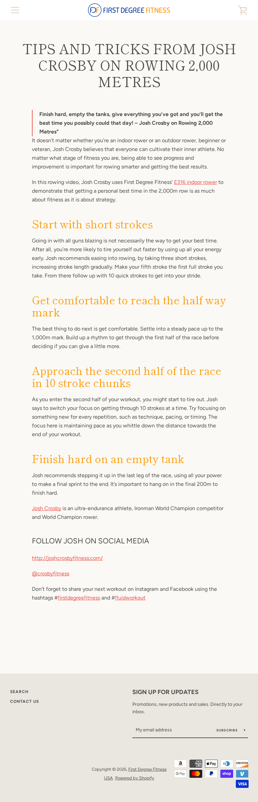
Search (19, 691)
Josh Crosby (46, 508)
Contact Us (24, 701)
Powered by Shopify (134, 777)
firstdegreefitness (79, 598)
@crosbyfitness (50, 573)
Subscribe (227, 730)
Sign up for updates (165, 692)
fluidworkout (130, 598)
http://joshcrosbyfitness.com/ (67, 558)
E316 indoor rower (195, 182)
